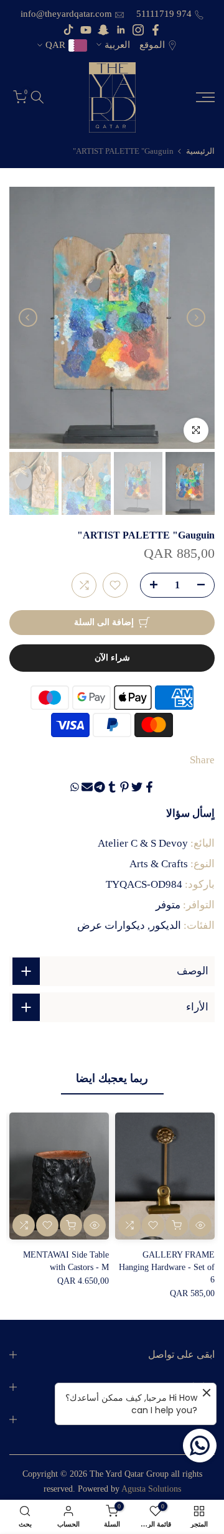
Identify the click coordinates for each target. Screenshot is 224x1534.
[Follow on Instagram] (138, 29)
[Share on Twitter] (136, 787)
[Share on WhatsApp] (74, 787)
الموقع (152, 45)
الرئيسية (200, 151)
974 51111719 (163, 14)
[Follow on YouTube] (85, 29)
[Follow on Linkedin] (120, 29)
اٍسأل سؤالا (190, 813)
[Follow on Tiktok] (68, 29)
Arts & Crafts (158, 864)
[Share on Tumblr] (112, 787)
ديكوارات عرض (111, 925)
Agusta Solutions (151, 1489)
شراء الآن (112, 657)
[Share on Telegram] (99, 787)
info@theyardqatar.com (66, 14)
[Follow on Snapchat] (103, 29)
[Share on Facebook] (149, 787)
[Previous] (196, 317)
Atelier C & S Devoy (143, 843)
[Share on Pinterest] (124, 787)
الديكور (165, 925)
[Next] (28, 317)
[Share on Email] (87, 787)
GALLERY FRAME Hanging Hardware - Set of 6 (167, 1268)
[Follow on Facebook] (155, 29)
